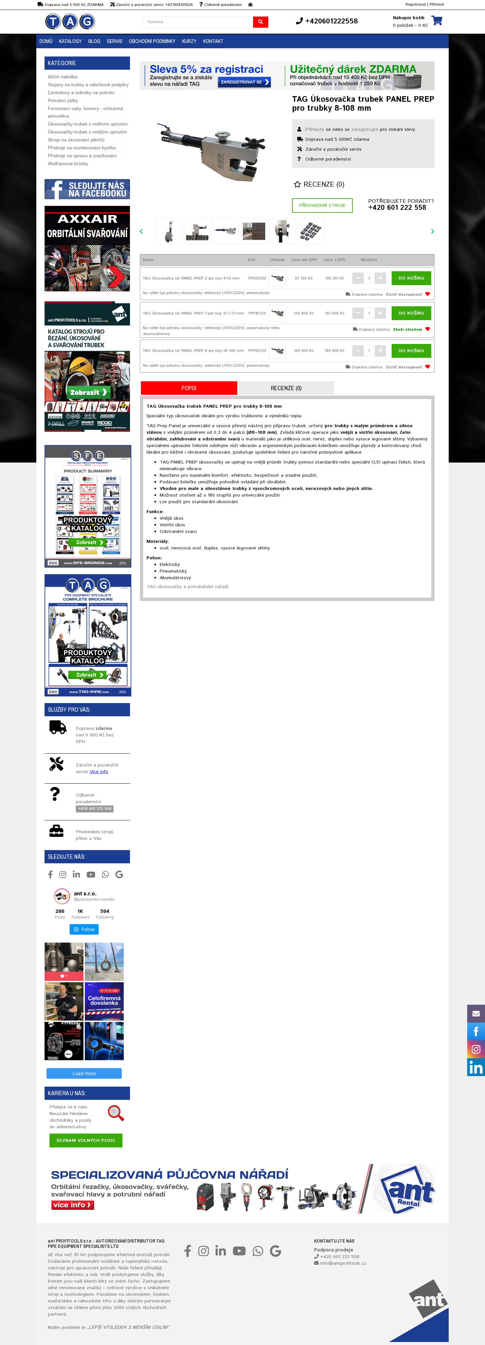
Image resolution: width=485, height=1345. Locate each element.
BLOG (94, 41)
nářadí (158, 1261)
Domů (46, 41)
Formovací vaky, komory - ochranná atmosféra (85, 112)
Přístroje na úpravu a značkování (82, 155)
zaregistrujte (364, 129)
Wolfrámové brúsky (68, 163)
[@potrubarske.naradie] (62, 896)
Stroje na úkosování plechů (76, 139)
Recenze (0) (322, 185)
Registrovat (415, 4)
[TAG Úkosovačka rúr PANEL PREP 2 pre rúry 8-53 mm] (277, 278)
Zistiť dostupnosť (404, 294)
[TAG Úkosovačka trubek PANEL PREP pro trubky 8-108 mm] (211, 152)
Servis (114, 41)
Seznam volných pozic (85, 1140)
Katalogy (70, 41)
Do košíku (411, 278)
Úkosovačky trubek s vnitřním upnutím (88, 124)
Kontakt (213, 41)
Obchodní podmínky (152, 41)
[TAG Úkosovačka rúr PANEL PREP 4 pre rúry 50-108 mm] (277, 351)
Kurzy (189, 41)
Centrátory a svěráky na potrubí (81, 92)
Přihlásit (437, 4)
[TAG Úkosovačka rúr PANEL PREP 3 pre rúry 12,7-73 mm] (277, 313)
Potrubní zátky (63, 100)
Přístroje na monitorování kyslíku (82, 147)
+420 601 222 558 (397, 208)
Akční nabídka (63, 76)
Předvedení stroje (322, 205)
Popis (188, 388)
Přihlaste (315, 129)
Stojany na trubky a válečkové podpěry (88, 84)
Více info (99, 771)
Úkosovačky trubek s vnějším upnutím (87, 131)
